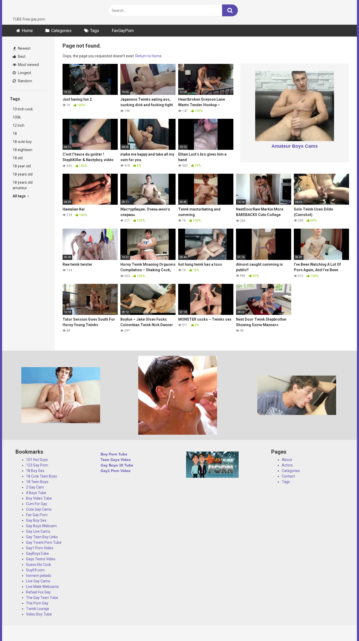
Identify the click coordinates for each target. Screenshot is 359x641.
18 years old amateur (23, 185)
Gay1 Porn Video (39, 548)
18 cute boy (22, 142)
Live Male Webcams (42, 586)
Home (27, 30)
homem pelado (38, 575)
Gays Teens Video (40, 559)
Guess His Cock (38, 564)
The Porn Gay (37, 603)
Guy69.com (35, 570)
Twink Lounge (37, 609)
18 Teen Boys (37, 482)
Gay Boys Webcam (41, 526)
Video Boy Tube (39, 614)
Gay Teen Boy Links (42, 537)
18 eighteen (22, 150)
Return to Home (148, 56)
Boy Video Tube (39, 498)
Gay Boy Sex (36, 520)
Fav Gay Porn (37, 515)
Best (21, 56)
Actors (287, 465)
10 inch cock (23, 109)
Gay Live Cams (38, 531)
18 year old (22, 166)
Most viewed (28, 65)
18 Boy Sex (35, 471)
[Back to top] (341, 625)
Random (24, 81)
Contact (288, 476)
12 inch (18, 125)
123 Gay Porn (37, 465)
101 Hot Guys (37, 460)
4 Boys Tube (36, 493)
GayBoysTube (37, 553)
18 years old (23, 174)
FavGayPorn (123, 30)
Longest (24, 73)
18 (15, 133)
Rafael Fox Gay (38, 592)
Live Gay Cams (38, 581)
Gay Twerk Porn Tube (43, 542)
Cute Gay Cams (39, 509)
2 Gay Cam (35, 487)
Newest (23, 48)
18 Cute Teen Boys (41, 476)
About (287, 460)
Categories (61, 30)
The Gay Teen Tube (42, 598)
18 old (18, 158)
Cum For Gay (36, 504)
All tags (20, 196)
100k (17, 117)
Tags (94, 30)
